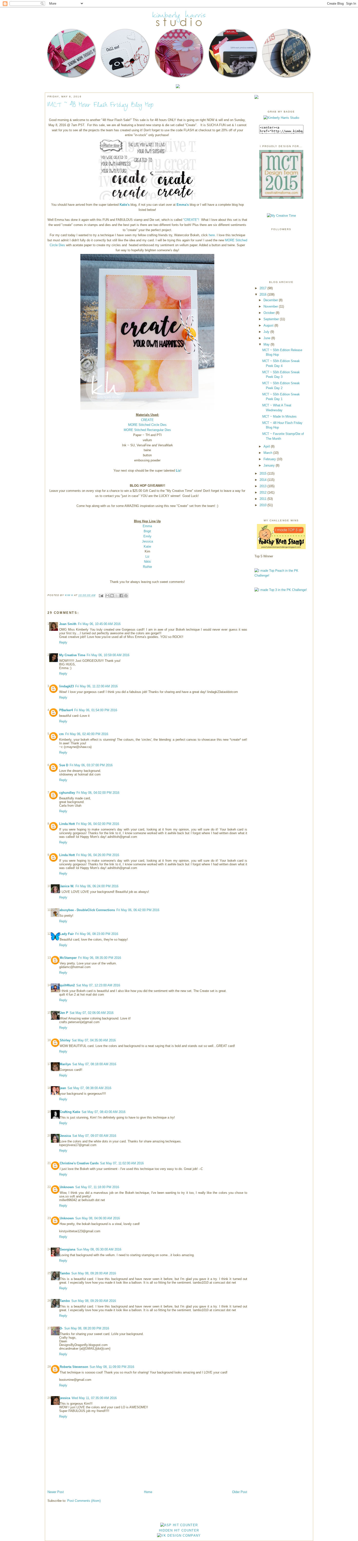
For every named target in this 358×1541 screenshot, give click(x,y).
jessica (65, 1398)
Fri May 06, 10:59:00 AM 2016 (108, 655)
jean (63, 1088)
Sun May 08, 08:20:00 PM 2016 (86, 1328)
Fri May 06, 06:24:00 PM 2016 (96, 886)
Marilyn (65, 1064)
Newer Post (55, 1492)
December (271, 300)
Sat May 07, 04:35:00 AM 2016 (94, 1040)
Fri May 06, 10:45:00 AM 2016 (99, 624)
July (266, 332)
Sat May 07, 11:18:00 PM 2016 (97, 1187)
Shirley (65, 1040)
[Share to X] (116, 595)
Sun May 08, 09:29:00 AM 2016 (93, 1301)
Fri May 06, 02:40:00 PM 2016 (86, 734)
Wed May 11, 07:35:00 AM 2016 (94, 1398)
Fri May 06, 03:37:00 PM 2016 (91, 765)
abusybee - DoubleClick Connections (87, 910)
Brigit (147, 531)
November (271, 306)
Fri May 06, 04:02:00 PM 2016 (97, 792)
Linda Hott (67, 824)
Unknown (67, 1187)
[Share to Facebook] (121, 595)
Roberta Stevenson (74, 1367)
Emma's (183, 204)
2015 (263, 473)
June (267, 338)
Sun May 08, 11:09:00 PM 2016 (112, 1367)
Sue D (63, 765)
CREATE (147, 420)
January (269, 465)
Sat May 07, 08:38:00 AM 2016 (89, 1088)
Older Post (239, 1492)
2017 (263, 288)
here (212, 235)
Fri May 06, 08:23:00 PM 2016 (96, 934)
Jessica (147, 541)
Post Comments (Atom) (84, 1501)
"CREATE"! (191, 220)
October (269, 313)
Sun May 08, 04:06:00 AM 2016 (97, 1218)
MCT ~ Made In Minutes (279, 416)
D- (61, 1328)
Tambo (65, 1273)
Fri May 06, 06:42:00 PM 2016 (137, 910)
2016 (263, 294)
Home (148, 1492)
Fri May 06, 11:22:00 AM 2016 (96, 686)
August (268, 325)
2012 (263, 492)
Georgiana (67, 1249)
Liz (178, 470)
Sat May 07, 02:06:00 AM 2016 (91, 1013)
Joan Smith (67, 624)
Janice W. (67, 886)
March (268, 453)
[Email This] (107, 595)
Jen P (64, 1013)
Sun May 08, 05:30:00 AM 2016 (99, 1249)
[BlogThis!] (112, 595)
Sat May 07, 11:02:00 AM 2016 (122, 1163)
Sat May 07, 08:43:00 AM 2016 (103, 1112)
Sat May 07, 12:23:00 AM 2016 (98, 985)
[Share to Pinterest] (125, 595)
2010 (263, 505)
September (271, 319)
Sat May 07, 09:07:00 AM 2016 (94, 1136)
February (270, 459)
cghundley (67, 792)
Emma (147, 526)
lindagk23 (66, 686)
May (267, 344)
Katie (147, 546)
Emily (147, 536)
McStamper (68, 958)
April (267, 446)
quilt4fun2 (67, 985)
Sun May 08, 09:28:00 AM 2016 (93, 1273)
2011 (263, 499)
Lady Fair (67, 934)
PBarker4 (66, 710)
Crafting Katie (70, 1112)
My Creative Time (72, 655)
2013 (263, 486)
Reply (63, 642)
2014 (263, 480)
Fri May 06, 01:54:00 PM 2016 (95, 710)
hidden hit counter (179, 1530)
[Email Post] (100, 595)
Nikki (147, 561)
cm (61, 734)
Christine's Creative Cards (79, 1163)
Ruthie (147, 567)
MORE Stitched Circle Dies (147, 425)
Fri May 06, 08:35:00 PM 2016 (99, 958)
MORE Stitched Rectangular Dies (147, 430)
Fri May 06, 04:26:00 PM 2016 (97, 855)
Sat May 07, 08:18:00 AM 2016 (94, 1064)
